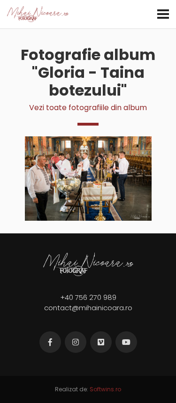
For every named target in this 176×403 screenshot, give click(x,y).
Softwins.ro (105, 389)
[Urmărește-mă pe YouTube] (126, 342)
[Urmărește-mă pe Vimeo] (101, 342)
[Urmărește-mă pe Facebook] (50, 342)
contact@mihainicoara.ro (88, 308)
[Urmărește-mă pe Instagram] (75, 342)
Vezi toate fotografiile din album (88, 107)
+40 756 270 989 (88, 297)
